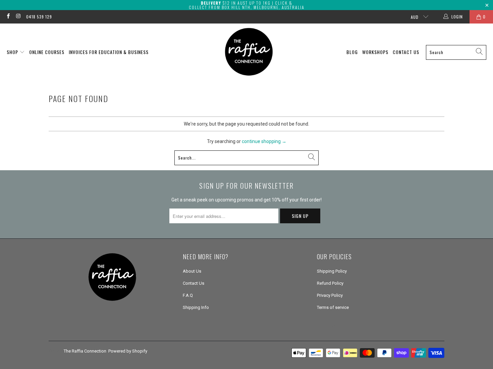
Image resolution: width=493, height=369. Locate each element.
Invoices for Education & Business (109, 51)
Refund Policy (330, 283)
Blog (352, 51)
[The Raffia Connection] (249, 52)
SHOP (13, 51)
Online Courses (46, 51)
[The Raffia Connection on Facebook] (8, 16)
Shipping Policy (332, 271)
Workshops (375, 51)
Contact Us (406, 51)
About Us (192, 271)
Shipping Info (196, 307)
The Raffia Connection (85, 351)
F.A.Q (188, 295)
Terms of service (333, 307)
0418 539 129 (39, 16)
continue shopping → (264, 141)
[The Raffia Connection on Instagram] (18, 16)
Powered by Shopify (127, 351)
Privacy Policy (330, 295)
